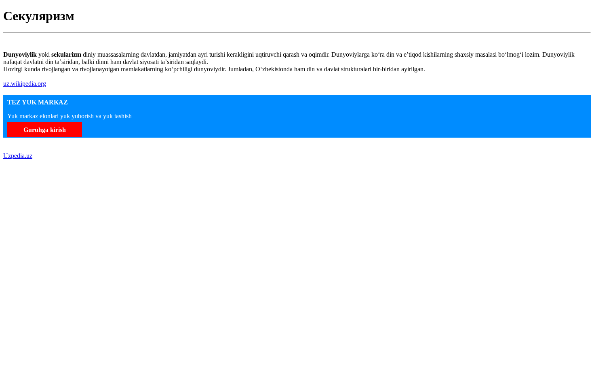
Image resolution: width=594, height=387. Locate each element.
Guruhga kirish (44, 129)
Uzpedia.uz (17, 155)
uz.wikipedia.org (24, 83)
